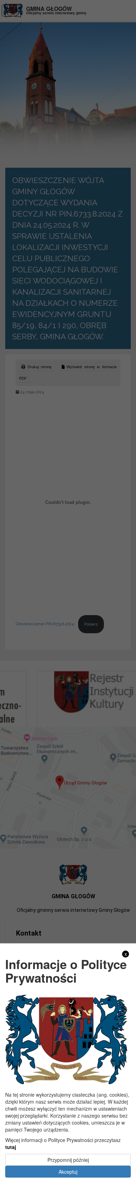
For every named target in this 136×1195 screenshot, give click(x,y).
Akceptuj (68, 1171)
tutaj (10, 1146)
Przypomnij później (68, 1159)
